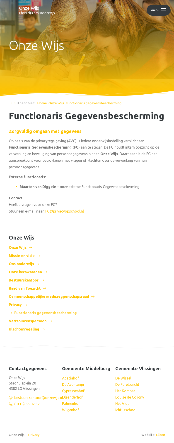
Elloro (160, 435)
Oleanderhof (72, 397)
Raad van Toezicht (25, 288)
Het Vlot (122, 403)
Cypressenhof (73, 391)
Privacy (15, 305)
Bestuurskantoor (24, 280)
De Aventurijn (73, 384)
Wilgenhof (70, 410)
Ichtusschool (125, 410)
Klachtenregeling (24, 329)
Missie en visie (22, 256)
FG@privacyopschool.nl (64, 211)
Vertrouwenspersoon (27, 321)
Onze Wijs (18, 247)
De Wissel (123, 378)
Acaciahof (70, 378)
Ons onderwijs (21, 264)
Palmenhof (71, 403)
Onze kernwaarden (25, 272)
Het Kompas (125, 391)
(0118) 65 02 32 (27, 404)
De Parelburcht (127, 384)
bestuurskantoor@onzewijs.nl (38, 398)
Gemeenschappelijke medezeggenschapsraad (49, 296)
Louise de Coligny (129, 397)
